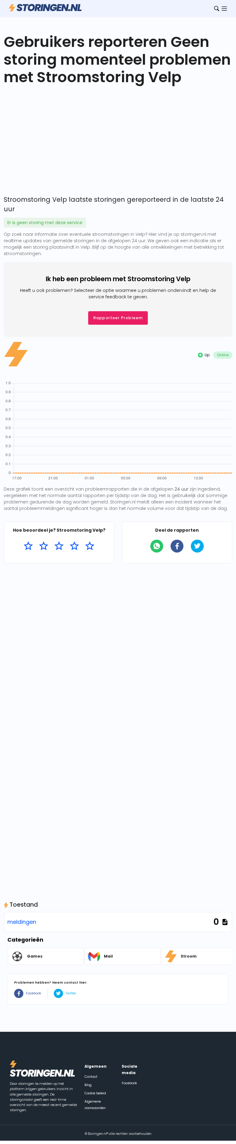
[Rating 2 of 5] (43, 546)
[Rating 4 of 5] (74, 546)
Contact (91, 1076)
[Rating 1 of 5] (28, 546)
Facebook (33, 993)
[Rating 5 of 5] (89, 546)
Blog (88, 1085)
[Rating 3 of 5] (59, 546)
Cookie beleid (95, 1093)
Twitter (70, 993)
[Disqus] (118, 646)
